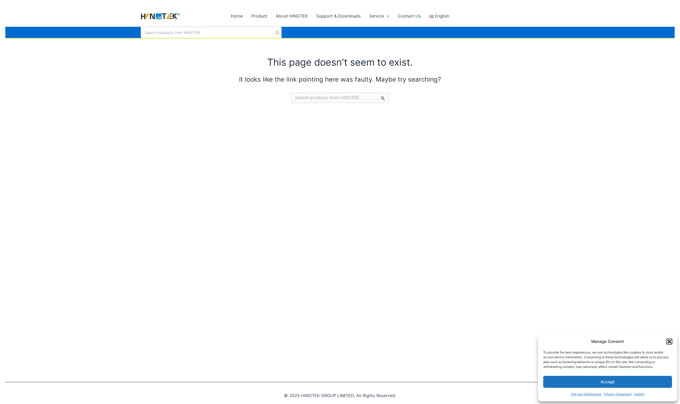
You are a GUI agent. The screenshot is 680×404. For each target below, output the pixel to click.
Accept (608, 381)
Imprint (639, 394)
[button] (669, 341)
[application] (386, 16)
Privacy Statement (618, 394)
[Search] (277, 32)
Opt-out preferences (586, 394)
